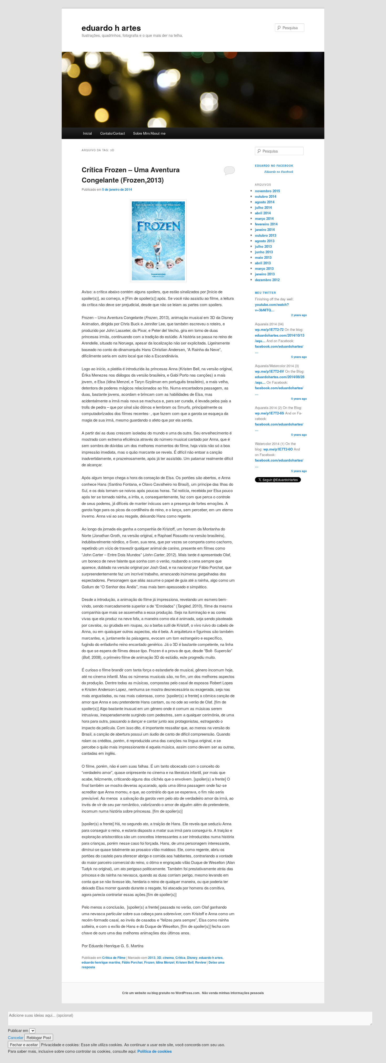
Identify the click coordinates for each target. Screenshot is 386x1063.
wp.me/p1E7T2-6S (269, 413)
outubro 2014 (265, 196)
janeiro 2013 (265, 273)
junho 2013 (264, 251)
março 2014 (264, 218)
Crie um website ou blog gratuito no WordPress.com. (161, 992)
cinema (168, 957)
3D (159, 957)
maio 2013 (263, 257)
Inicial (87, 133)
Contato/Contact (112, 133)
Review (200, 962)
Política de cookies (154, 1051)
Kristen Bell (185, 962)
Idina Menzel (165, 962)
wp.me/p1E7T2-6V (269, 371)
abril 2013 (263, 262)
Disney (192, 957)
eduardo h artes (111, 27)
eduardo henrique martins (101, 962)
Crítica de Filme (114, 957)
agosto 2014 (264, 201)
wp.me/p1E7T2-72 (269, 329)
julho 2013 (263, 246)
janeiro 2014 (265, 229)
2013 (151, 957)
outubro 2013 (265, 235)
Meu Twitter (265, 293)
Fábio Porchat (132, 962)
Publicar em (18, 1030)
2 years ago (299, 315)
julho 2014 (263, 207)
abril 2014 (263, 212)
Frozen (149, 962)
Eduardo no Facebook (274, 166)
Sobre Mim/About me (149, 133)
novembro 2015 (267, 190)
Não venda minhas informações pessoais (233, 992)
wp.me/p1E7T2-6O (277, 449)
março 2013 (264, 268)
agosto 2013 (264, 240)
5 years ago (299, 357)
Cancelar (15, 1037)
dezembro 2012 (267, 279)
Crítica (180, 957)
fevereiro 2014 (266, 223)
